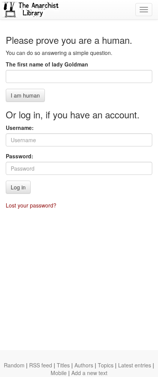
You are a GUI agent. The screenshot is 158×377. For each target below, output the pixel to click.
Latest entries (134, 365)
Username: (20, 127)
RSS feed (40, 365)
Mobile (59, 373)
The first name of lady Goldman (47, 64)
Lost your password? (31, 205)
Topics (106, 365)
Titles (63, 365)
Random (14, 365)
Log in (18, 187)
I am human (25, 95)
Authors (83, 365)
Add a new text (89, 373)
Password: (19, 156)
